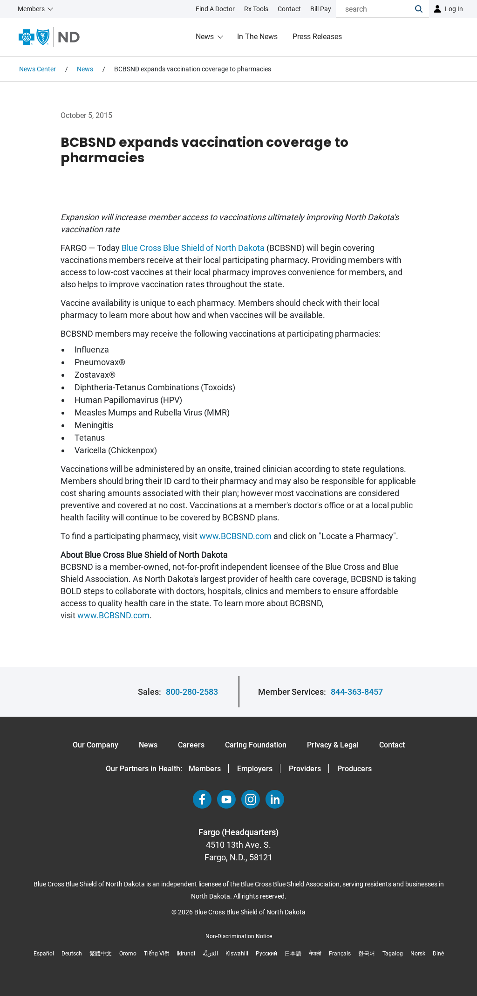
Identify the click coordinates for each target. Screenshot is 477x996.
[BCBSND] (49, 37)
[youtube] (226, 799)
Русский (266, 953)
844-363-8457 (357, 692)
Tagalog (392, 953)
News (205, 36)
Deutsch (71, 953)
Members (205, 768)
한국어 (366, 953)
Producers (354, 768)
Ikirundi (186, 953)
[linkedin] (275, 799)
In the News (257, 36)
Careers (191, 744)
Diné (438, 953)
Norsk (417, 953)
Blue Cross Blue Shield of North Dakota (193, 248)
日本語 (293, 953)
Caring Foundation (255, 744)
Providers (305, 768)
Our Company (95, 744)
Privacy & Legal (333, 744)
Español (44, 953)
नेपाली (315, 953)
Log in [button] (454, 9)
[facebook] (202, 799)
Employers (255, 768)
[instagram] (250, 799)
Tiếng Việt (156, 953)
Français (340, 953)
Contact (392, 744)
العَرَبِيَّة (210, 953)
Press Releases (317, 36)
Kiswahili (236, 953)
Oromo (127, 953)
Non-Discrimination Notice (238, 936)
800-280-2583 (192, 692)
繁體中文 (100, 953)
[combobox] (375, 9)
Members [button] (31, 9)
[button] (422, 9)
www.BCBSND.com (235, 536)
